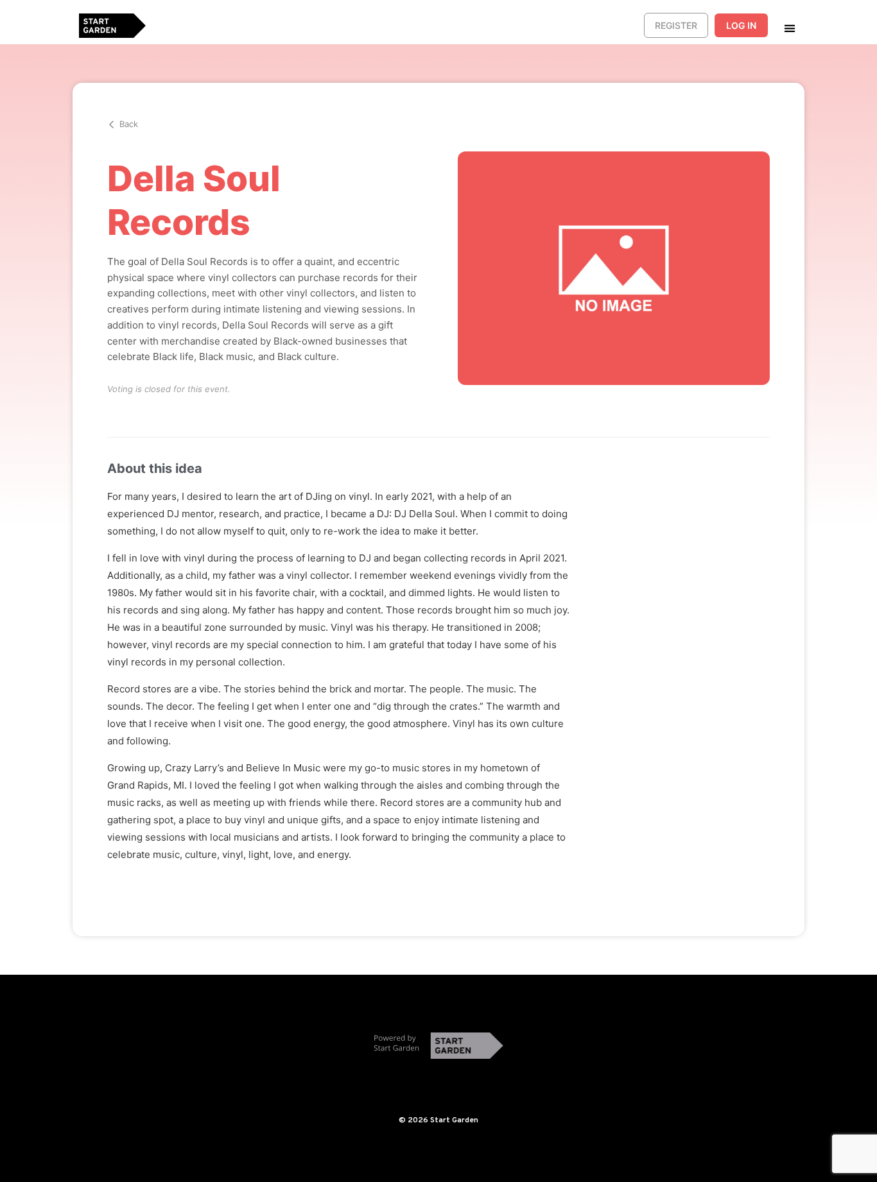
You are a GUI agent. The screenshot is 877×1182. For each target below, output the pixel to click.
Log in (741, 25)
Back (128, 124)
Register (676, 25)
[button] (789, 28)
